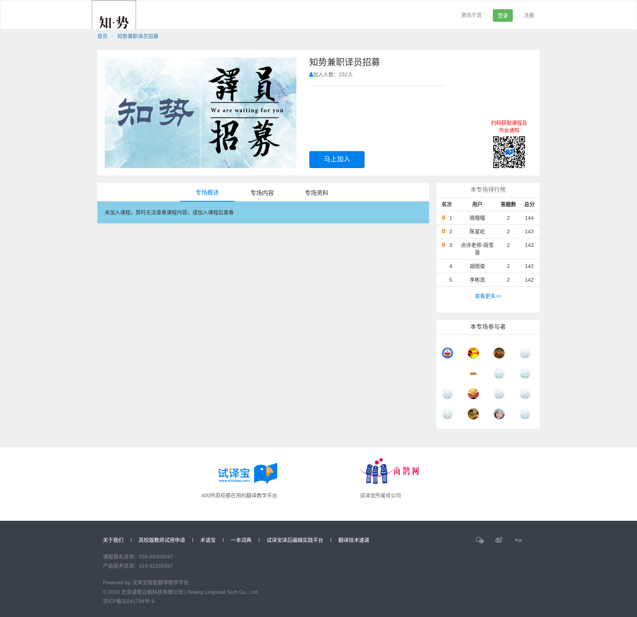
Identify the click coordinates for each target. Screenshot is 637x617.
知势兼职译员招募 (138, 36)
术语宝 (208, 540)
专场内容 (262, 193)
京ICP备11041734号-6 (128, 601)
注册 (529, 15)
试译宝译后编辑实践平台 (295, 540)
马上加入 (337, 159)
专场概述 (207, 192)
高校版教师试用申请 (162, 540)
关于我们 (113, 540)
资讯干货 (471, 15)
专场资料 (316, 193)
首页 (102, 36)
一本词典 (241, 540)
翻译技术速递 (353, 540)
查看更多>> (488, 296)
